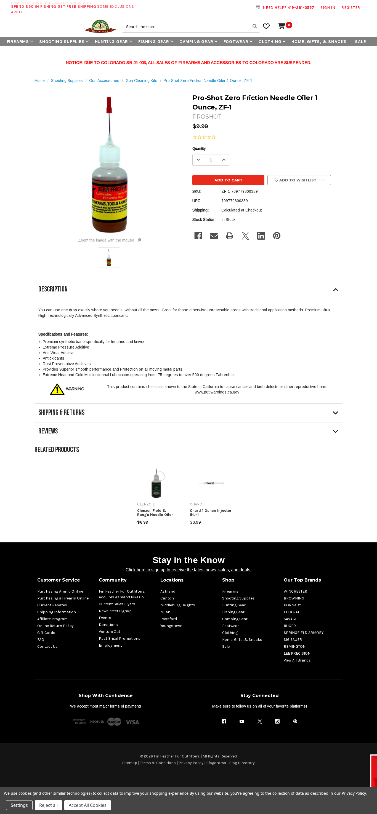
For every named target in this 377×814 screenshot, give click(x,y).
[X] (245, 236)
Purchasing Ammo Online (60, 591)
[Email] (214, 236)
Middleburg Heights (177, 605)
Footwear (236, 41)
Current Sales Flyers (117, 604)
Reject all (48, 805)
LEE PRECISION (297, 653)
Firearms (18, 41)
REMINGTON (295, 646)
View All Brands (297, 660)
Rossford (168, 619)
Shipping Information (56, 612)
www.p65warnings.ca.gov (217, 392)
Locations (172, 580)
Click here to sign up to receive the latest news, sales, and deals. (188, 569)
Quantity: (199, 149)
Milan (165, 612)
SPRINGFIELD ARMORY (303, 632)
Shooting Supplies (62, 41)
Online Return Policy (55, 625)
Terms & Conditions (158, 763)
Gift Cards (46, 632)
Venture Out (109, 631)
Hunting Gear (111, 41)
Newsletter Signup (115, 611)
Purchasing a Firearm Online (63, 598)
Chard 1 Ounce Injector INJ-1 (211, 512)
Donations (108, 624)
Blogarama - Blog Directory (230, 763)
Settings (19, 805)
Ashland (167, 591)
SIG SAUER (293, 639)
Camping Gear (196, 41)
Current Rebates (52, 605)
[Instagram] (277, 721)
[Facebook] (198, 236)
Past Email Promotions (119, 638)
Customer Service (58, 580)
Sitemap (129, 763)
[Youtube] (242, 721)
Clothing (270, 41)
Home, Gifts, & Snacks (319, 41)
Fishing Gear (153, 41)
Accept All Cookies (88, 805)
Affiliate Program (52, 619)
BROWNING (294, 598)
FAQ (40, 639)
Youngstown (171, 625)
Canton (167, 598)
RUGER (290, 625)
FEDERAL (292, 612)
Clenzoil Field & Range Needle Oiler (155, 512)
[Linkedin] (261, 236)
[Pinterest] (277, 236)
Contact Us (47, 646)
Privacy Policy (191, 763)
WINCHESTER (295, 591)
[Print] (229, 236)
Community (113, 580)
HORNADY (292, 605)
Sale (360, 41)
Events (105, 617)
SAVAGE (290, 619)
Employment (110, 645)
